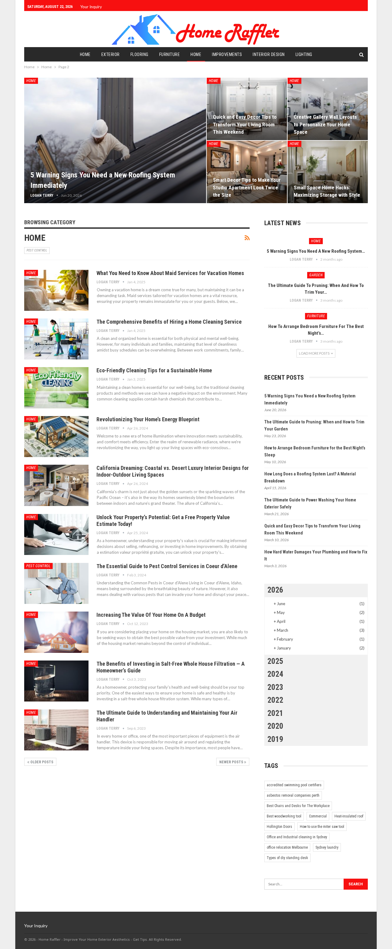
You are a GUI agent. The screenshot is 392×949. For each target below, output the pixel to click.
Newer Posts (231, 762)
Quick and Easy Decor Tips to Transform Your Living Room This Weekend (245, 124)
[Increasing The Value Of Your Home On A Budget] (56, 632)
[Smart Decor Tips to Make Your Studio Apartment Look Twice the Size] (247, 171)
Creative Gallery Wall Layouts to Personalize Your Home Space (325, 124)
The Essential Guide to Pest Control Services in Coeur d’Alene (166, 566)
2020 (275, 726)
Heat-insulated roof (348, 816)
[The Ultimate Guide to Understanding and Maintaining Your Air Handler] (56, 729)
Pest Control (37, 250)
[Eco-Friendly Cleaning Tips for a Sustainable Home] (56, 387)
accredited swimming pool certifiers (294, 785)
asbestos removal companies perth (293, 795)
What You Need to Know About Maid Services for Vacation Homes (170, 273)
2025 (275, 661)
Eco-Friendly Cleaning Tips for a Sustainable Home (154, 370)
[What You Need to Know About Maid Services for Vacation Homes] (56, 290)
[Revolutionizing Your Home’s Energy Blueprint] (56, 436)
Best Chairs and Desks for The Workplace (298, 806)
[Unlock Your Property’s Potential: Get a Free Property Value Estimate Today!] (56, 534)
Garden (315, 275)
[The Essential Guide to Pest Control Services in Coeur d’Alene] (56, 583)
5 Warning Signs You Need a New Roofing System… (316, 251)
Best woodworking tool (284, 816)
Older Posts (41, 762)
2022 (275, 700)
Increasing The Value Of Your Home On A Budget (150, 615)
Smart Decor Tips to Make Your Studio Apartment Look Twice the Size (247, 187)
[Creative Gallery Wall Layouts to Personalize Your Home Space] (327, 108)
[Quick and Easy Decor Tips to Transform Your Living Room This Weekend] (247, 108)
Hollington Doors (279, 826)
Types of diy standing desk (287, 858)
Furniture (169, 54)
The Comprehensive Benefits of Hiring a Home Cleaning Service (169, 321)
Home (85, 54)
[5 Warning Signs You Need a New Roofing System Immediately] (115, 140)
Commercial (318, 816)
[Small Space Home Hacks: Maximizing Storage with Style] (327, 171)
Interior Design (269, 54)
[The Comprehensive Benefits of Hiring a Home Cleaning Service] (56, 338)
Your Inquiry (91, 6)
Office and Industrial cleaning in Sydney (297, 837)
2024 (275, 674)
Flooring (139, 54)
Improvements (227, 54)
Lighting (304, 54)
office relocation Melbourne (287, 847)
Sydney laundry (326, 847)
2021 (275, 713)
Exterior (110, 54)
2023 (275, 687)
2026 (275, 590)
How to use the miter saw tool (322, 826)
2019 (275, 739)
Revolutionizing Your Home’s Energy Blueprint (147, 419)
